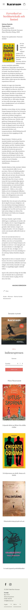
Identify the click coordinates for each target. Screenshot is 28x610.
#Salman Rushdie (18, 296)
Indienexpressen (14, 352)
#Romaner (10, 296)
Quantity (7, 363)
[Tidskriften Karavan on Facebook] (5, 584)
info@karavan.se (8, 600)
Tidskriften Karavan (14, 589)
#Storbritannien (7, 298)
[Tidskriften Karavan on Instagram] (10, 584)
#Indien (5, 296)
